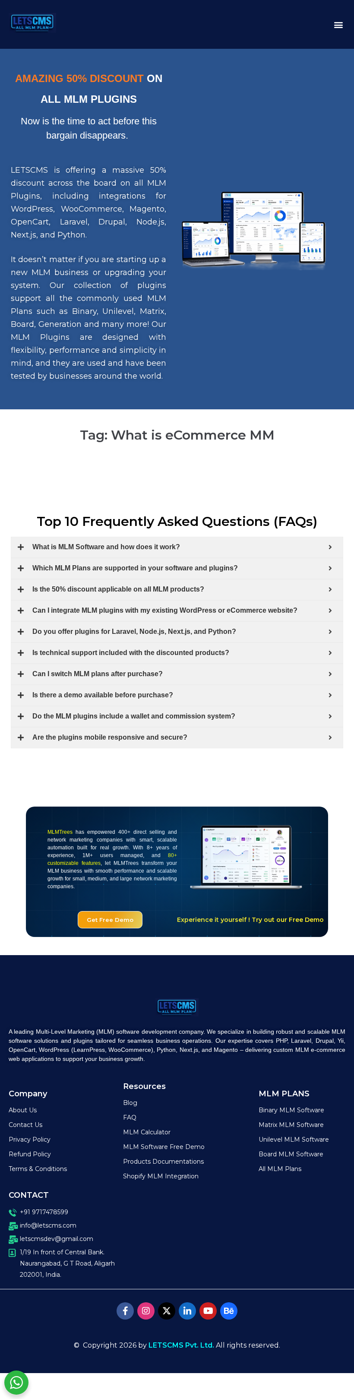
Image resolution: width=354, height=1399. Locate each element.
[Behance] (228, 1311)
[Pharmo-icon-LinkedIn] (187, 1311)
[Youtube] (208, 1311)
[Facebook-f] (125, 1311)
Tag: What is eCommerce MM (177, 435)
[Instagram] (146, 1311)
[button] (338, 24)
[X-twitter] (166, 1311)
